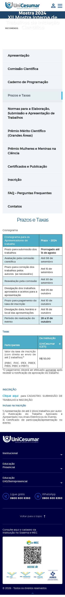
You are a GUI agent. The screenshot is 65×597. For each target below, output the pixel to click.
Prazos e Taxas (19, 95)
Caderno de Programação (28, 82)
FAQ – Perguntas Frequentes (29, 193)
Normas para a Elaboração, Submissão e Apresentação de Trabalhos (31, 113)
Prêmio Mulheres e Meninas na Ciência (32, 151)
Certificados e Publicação (27, 166)
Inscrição (14, 180)
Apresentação (18, 55)
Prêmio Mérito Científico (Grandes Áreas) (27, 133)
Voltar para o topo (31, 516)
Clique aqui (10, 395)
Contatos (15, 206)
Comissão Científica (23, 69)
